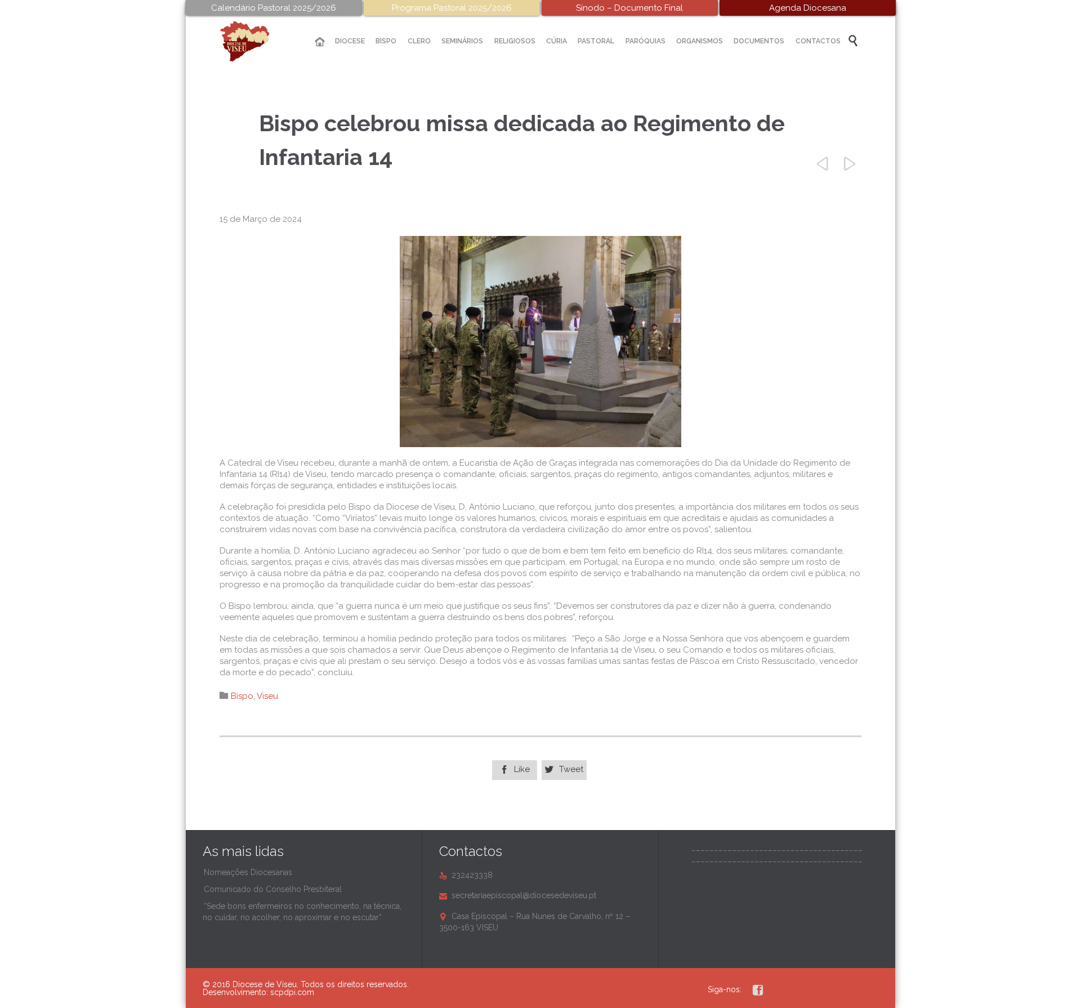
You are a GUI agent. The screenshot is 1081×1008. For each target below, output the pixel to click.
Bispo (242, 696)
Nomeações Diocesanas (248, 872)
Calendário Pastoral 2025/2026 (273, 8)
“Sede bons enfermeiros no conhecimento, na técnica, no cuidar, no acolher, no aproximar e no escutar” (302, 912)
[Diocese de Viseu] (253, 41)
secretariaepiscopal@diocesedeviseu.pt (517, 895)
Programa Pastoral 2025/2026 (452, 8)
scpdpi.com (292, 992)
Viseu (267, 696)
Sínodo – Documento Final (629, 8)
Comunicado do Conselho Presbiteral (273, 889)
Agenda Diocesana (807, 8)
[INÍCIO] (319, 42)
